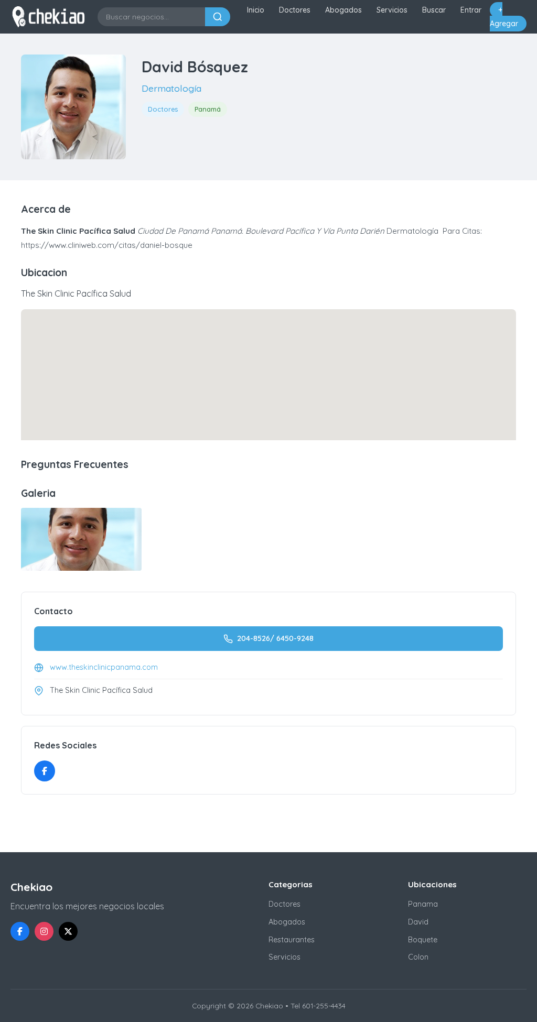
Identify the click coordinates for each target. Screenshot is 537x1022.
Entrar (470, 10)
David (418, 922)
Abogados (343, 10)
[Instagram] (44, 931)
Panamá (208, 109)
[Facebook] (44, 770)
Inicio (255, 10)
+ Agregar (504, 16)
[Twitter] (68, 931)
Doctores (294, 10)
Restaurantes (291, 939)
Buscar (434, 10)
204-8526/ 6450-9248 (275, 638)
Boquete (422, 939)
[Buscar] (217, 16)
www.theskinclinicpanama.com (104, 667)
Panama (423, 904)
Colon (418, 957)
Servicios (392, 10)
